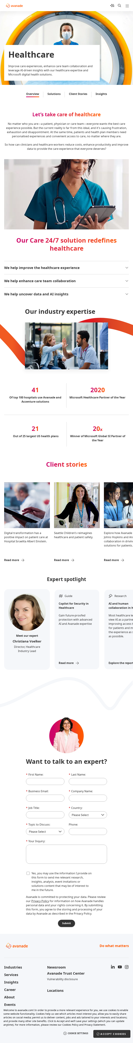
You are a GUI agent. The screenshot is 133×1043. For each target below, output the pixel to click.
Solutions (54, 94)
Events (10, 1004)
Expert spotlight (66, 579)
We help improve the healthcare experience (42, 267)
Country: (75, 808)
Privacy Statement (94, 1024)
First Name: (34, 774)
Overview (32, 94)
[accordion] (127, 267)
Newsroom (56, 967)
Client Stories (78, 94)
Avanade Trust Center (66, 973)
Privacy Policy (40, 901)
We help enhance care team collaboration (40, 281)
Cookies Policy (70, 1024)
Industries (13, 967)
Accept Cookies (113, 1034)
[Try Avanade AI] (112, 5)
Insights (101, 94)
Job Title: (32, 808)
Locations (55, 990)
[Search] (119, 5)
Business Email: (37, 791)
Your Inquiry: (35, 841)
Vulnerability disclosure (62, 979)
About (9, 997)
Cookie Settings (78, 1033)
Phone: (73, 824)
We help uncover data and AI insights (36, 294)
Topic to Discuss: (38, 824)
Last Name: (77, 774)
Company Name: (81, 791)
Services (11, 974)
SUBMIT (66, 923)
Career (10, 989)
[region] (66, 1023)
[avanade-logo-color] (14, 5)
